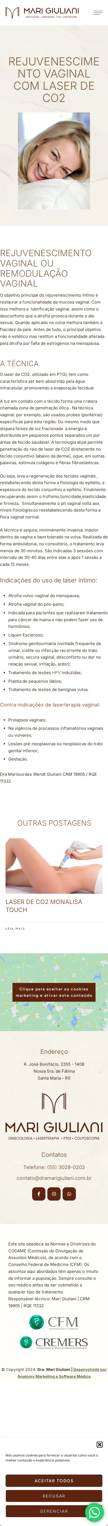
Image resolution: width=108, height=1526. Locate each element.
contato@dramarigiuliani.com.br (54, 1178)
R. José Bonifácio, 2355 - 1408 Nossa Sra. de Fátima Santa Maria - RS (54, 1071)
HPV (56, 672)
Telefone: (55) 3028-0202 (54, 1167)
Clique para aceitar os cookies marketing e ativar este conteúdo (54, 992)
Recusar (54, 1496)
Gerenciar (54, 1511)
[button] (99, 1444)
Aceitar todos (54, 1480)
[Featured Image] (54, 866)
